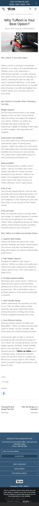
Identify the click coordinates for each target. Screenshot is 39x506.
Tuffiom (11, 9)
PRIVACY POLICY (13, 501)
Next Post (34, 412)
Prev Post (4, 412)
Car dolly (5, 382)
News (12, 14)
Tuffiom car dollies (24, 351)
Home (8, 14)
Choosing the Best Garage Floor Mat (7, 408)
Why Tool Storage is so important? (30, 408)
